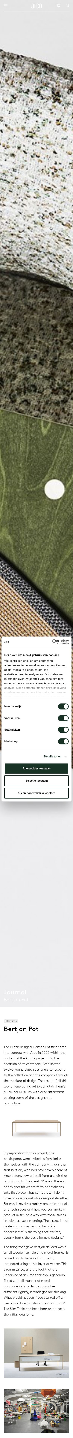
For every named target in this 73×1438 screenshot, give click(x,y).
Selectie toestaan (36, 780)
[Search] (67, 5)
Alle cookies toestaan (37, 768)
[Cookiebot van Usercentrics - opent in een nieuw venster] (52, 641)
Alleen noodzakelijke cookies (36, 793)
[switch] (63, 718)
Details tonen (52, 756)
